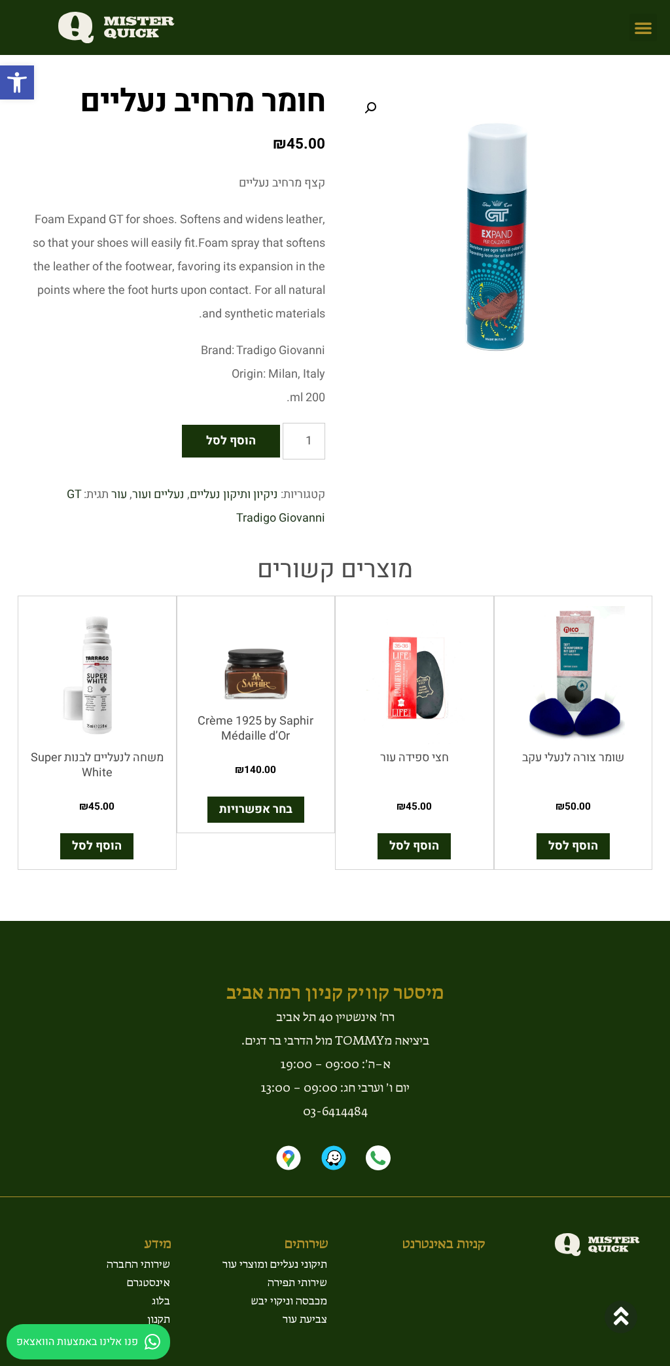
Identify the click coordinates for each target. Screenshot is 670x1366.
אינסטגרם (148, 1282)
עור (119, 494)
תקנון (158, 1318)
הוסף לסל (231, 441)
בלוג (161, 1300)
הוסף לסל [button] (573, 846)
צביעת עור (305, 1318)
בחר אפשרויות (255, 809)
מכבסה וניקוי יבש (289, 1300)
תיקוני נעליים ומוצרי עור (274, 1263)
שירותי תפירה (297, 1282)
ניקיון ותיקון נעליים (234, 494)
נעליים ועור (158, 494)
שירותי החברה (138, 1263)
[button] (17, 82)
